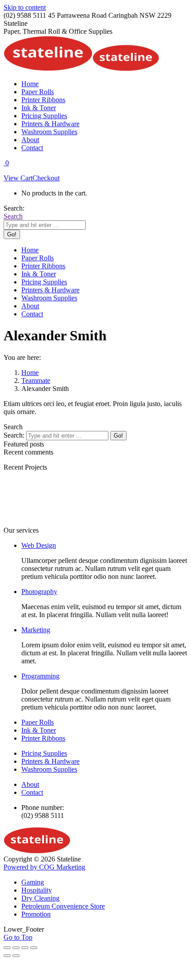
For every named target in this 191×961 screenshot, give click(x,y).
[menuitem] (30, 84)
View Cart (18, 178)
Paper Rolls (37, 722)
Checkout (46, 178)
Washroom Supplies (49, 769)
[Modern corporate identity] (30, 522)
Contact (32, 792)
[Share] (16, 947)
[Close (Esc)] (7, 947)
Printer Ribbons (43, 738)
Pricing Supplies (44, 753)
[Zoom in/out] (33, 947)
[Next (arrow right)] (16, 955)
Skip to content (25, 7)
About (30, 784)
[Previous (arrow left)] (7, 955)
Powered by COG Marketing (44, 867)
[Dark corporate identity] (136, 522)
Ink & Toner (38, 730)
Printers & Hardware (50, 761)
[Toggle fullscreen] (24, 947)
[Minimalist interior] (83, 522)
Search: (14, 435)
